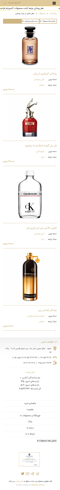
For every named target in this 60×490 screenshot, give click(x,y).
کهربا (42, 151)
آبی (42, 233)
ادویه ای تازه (39, 316)
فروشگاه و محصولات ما (30, 415)
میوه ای (37, 79)
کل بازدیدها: (35, 389)
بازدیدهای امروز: (31, 381)
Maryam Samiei (38, 484)
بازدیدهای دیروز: (31, 385)
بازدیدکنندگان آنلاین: (30, 378)
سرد (42, 239)
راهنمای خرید (30, 403)
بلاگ (30, 422)
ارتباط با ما (30, 434)
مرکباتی (30, 316)
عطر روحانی (19, 481)
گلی (42, 79)
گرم (42, 157)
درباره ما (30, 428)
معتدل (41, 85)
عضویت (30, 409)
